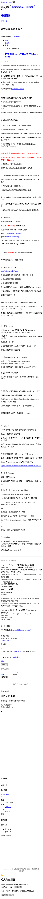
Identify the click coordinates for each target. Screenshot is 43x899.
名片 (6, 45)
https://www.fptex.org (12, 237)
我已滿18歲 (5, 895)
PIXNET (9, 869)
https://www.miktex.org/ (14, 233)
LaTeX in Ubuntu (18, 89)
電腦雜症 (16, 657)
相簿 (6, 40)
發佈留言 (4, 677)
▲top (2, 661)
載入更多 (4, 665)
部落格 (7, 43)
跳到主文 (4, 21)
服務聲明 (21, 871)
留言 (21, 652)
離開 (11, 895)
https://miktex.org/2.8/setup (9, 271)
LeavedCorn (5, 640)
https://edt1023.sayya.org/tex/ (21, 630)
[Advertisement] (16, 744)
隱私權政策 (35, 869)
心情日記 (17, 36)
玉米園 (5, 15)
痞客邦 (16, 652)
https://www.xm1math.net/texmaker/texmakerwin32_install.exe (21, 466)
